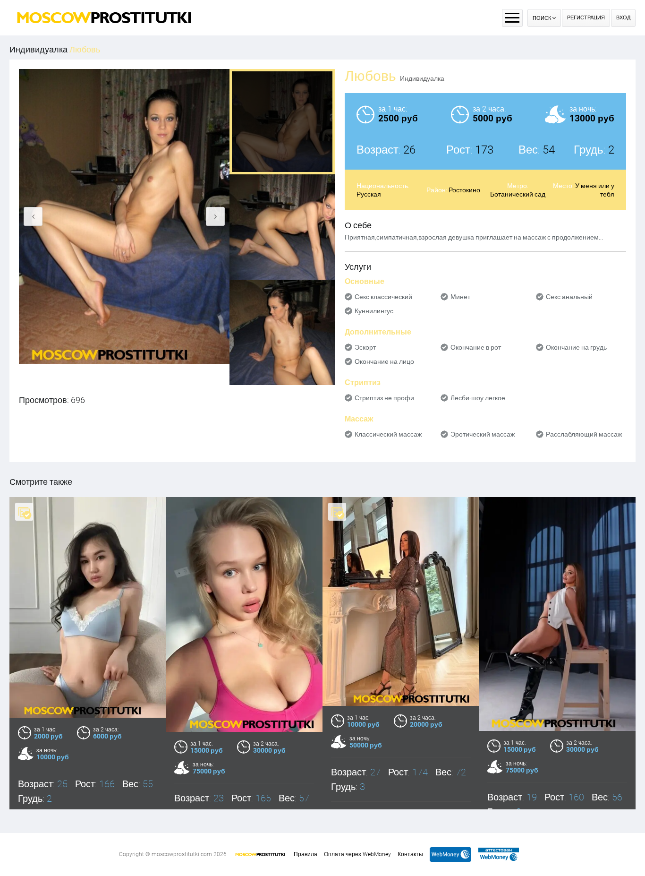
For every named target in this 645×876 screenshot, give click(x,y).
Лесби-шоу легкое (477, 398)
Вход (623, 18)
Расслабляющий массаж (584, 434)
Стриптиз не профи (384, 398)
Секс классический (383, 297)
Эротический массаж (482, 434)
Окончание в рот (475, 347)
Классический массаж (388, 434)
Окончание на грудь (576, 347)
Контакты (410, 854)
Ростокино (464, 190)
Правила (305, 854)
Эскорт (365, 347)
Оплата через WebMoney (357, 854)
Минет (460, 297)
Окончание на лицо (384, 361)
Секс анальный (569, 297)
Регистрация (586, 18)
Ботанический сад (517, 194)
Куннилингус (374, 311)
